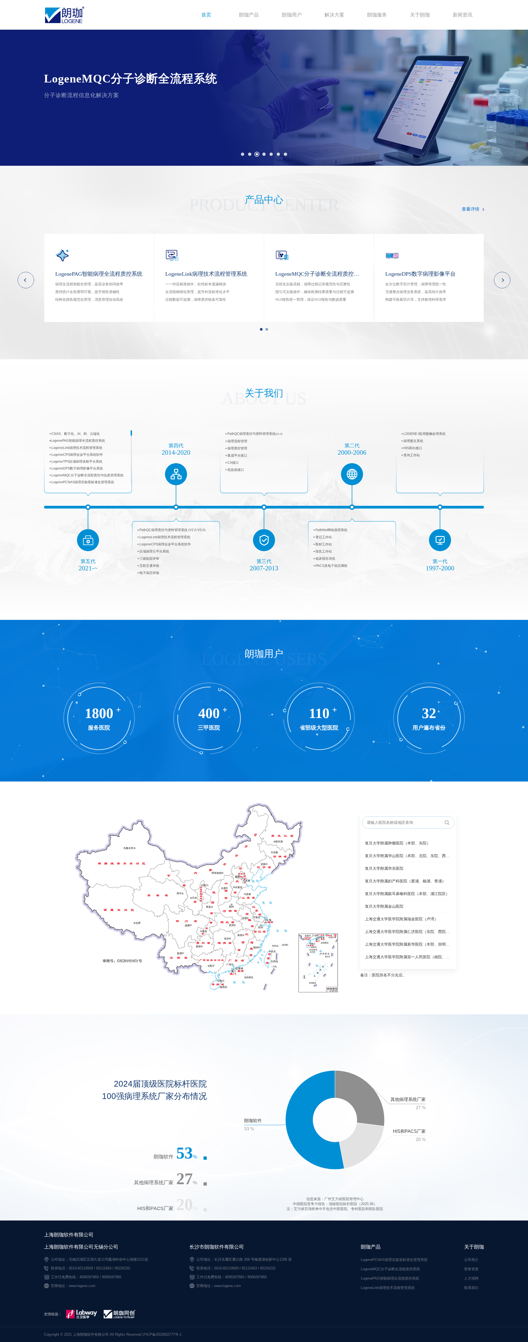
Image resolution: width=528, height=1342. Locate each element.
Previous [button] (26, 280)
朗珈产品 (249, 15)
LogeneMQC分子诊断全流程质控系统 (390, 1269)
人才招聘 (471, 1278)
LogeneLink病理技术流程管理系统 (388, 1288)
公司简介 (471, 1260)
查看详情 (470, 209)
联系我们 (471, 1288)
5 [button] (271, 154)
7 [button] (285, 154)
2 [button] (249, 154)
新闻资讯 (462, 15)
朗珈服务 (377, 15)
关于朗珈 (420, 15)
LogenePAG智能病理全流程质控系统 (390, 1278)
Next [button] (502, 280)
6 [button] (278, 154)
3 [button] (257, 154)
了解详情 (69, 118)
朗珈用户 (292, 15)
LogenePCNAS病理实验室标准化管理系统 (394, 1260)
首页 (206, 15)
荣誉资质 (471, 1269)
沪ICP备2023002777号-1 (162, 1334)
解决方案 (334, 15)
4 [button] (264, 154)
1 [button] (242, 154)
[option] (264, 98)
